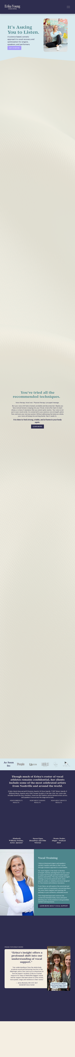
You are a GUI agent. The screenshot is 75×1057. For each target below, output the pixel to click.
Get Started (14, 48)
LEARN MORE (37, 426)
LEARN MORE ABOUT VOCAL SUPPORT (54, 906)
